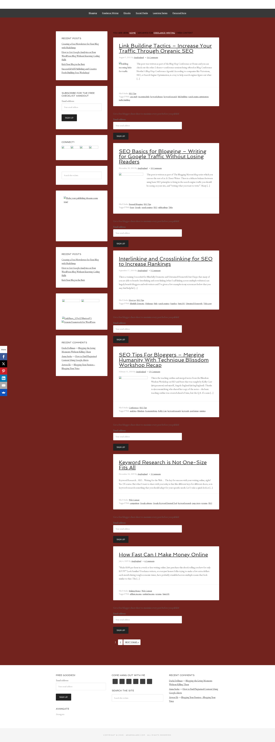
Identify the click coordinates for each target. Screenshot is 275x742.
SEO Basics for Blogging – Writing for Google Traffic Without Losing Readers (162, 156)
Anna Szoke (67, 356)
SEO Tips (132, 93)
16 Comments (152, 57)
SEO (155, 207)
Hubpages (149, 303)
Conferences (134, 407)
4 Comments (149, 561)
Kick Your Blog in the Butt (73, 64)
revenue (204, 503)
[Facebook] (3, 356)
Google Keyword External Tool (165, 503)
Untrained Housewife (194, 303)
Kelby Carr (162, 411)
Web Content (134, 500)
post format (194, 411)
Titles (171, 207)
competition (134, 503)
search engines (147, 207)
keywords (185, 411)
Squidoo (173, 303)
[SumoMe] (3, 392)
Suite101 (181, 303)
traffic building (124, 100)
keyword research (170, 96)
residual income (149, 594)
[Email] (3, 385)
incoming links (143, 96)
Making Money (135, 590)
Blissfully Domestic (137, 303)
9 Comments (156, 270)
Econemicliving (151, 411)
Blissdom (140, 411)
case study (133, 96)
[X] (3, 363)
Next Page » (132, 642)
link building (182, 96)
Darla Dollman (68, 347)
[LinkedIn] (3, 378)
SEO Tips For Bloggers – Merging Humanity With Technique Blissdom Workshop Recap (164, 360)
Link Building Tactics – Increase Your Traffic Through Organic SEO (165, 48)
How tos (132, 300)
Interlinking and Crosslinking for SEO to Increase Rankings (166, 261)
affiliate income (136, 594)
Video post (208, 303)
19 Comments (154, 371)
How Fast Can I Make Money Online (163, 554)
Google (138, 207)
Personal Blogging (136, 204)
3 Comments (156, 474)
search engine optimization (198, 96)
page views (196, 503)
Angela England (137, 4)
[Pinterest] (3, 371)
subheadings (163, 207)
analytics (133, 411)
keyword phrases (156, 96)
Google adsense (146, 503)
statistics (203, 411)
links (155, 303)
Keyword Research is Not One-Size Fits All (163, 465)
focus (132, 207)
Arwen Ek (66, 364)
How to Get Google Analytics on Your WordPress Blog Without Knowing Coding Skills (81, 56)
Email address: (119, 119)
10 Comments (156, 168)
